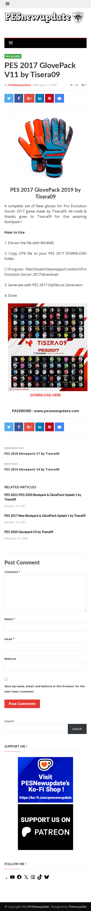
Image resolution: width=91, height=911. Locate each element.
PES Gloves (13, 56)
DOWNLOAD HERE (45, 395)
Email (9, 639)
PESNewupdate (38, 907)
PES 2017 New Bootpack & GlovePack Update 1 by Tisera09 (45, 515)
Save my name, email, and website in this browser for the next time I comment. (44, 688)
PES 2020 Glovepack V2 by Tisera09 (28, 532)
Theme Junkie (77, 907)
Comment (12, 572)
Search (9, 721)
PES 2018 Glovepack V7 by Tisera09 (31, 453)
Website (10, 659)
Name (9, 619)
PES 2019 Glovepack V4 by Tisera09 (31, 469)
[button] (7, 4)
